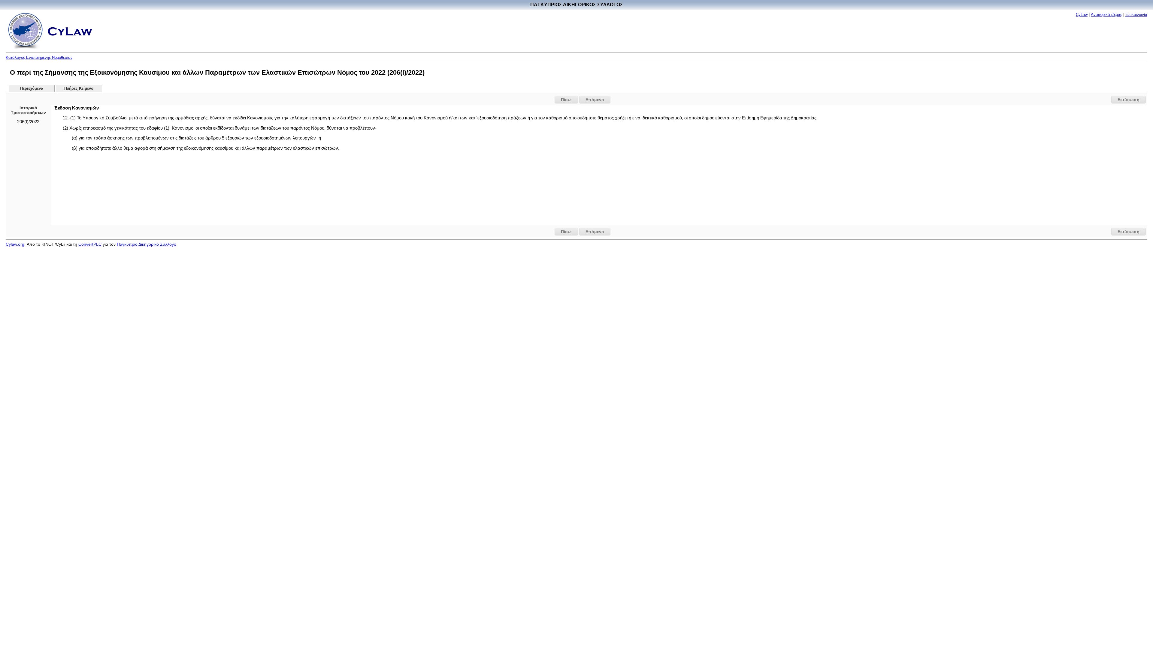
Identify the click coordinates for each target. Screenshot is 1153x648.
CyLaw (1082, 14)
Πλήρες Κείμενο (78, 88)
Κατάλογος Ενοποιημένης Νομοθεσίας (39, 57)
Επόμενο (595, 99)
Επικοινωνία (1136, 14)
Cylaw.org (15, 244)
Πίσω (566, 99)
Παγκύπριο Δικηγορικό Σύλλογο (146, 244)
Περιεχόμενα (31, 88)
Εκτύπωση (1128, 99)
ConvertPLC (89, 244)
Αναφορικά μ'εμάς (1106, 14)
